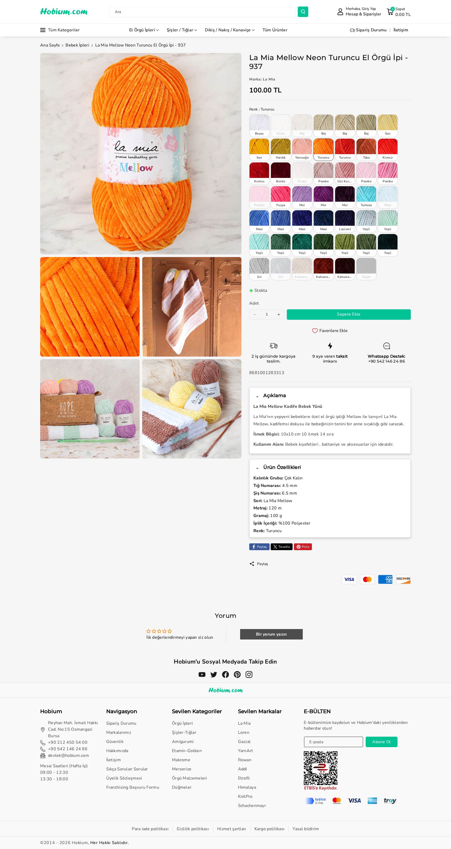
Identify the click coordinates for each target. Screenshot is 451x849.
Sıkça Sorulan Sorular (127, 769)
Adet (254, 303)
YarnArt (245, 751)
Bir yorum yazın (271, 634)
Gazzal (244, 742)
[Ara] (303, 12)
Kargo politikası (269, 829)
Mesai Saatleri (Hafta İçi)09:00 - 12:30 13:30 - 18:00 (64, 772)
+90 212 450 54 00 (67, 742)
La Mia (244, 723)
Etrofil (244, 778)
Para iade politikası (150, 829)
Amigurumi (183, 742)
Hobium (80, 843)
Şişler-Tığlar (184, 732)
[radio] (259, 125)
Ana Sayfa (50, 45)
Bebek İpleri (77, 45)
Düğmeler (182, 787)
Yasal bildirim (306, 829)
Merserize (182, 769)
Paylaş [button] (262, 563)
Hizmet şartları (231, 829)
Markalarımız (118, 732)
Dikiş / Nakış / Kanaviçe (228, 30)
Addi (242, 769)
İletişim (113, 760)
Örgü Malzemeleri (189, 778)
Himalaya (247, 787)
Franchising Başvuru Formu (132, 787)
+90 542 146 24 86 (386, 361)
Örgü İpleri (182, 723)
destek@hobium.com (68, 755)
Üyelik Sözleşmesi (124, 778)
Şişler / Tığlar (180, 30)
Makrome (181, 760)
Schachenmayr (252, 806)
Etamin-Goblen (187, 751)
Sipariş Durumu (121, 723)
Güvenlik (114, 742)
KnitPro (245, 796)
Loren (244, 732)
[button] (399, 12)
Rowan (245, 760)
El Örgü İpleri (142, 30)
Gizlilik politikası (193, 829)
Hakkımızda (117, 751)
